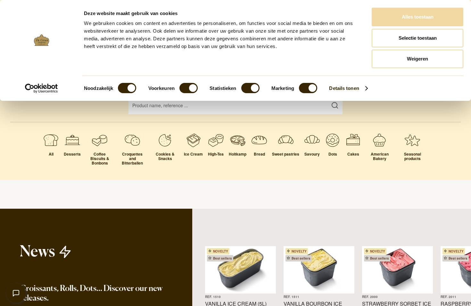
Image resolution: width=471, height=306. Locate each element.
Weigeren (417, 58)
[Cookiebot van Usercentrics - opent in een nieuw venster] (41, 88)
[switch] (188, 88)
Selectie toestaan (418, 38)
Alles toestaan (418, 17)
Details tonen (344, 88)
